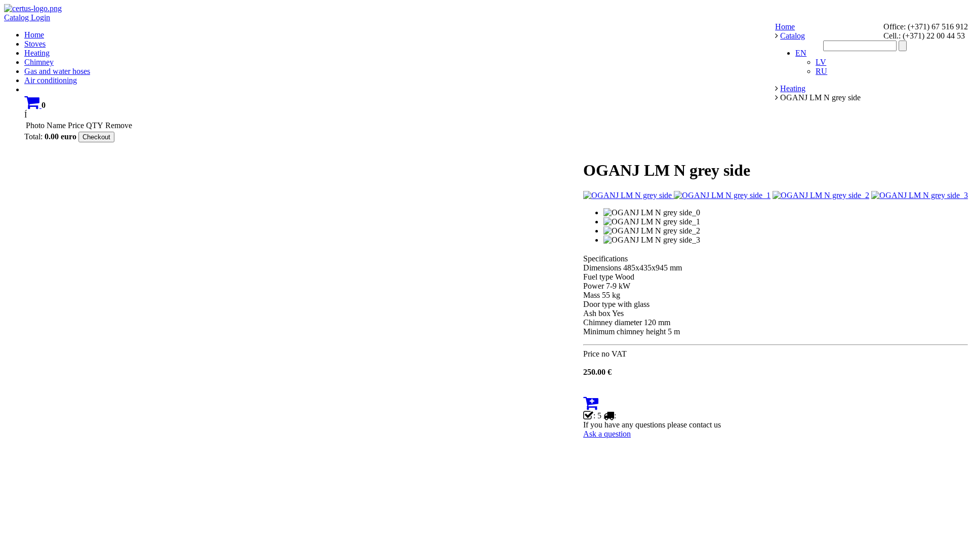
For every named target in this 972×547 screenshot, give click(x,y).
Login (40, 17)
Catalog (17, 17)
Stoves (35, 44)
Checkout (96, 137)
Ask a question (607, 433)
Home (34, 34)
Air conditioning (50, 80)
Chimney (39, 62)
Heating (37, 53)
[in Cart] (33, 105)
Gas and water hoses (57, 71)
